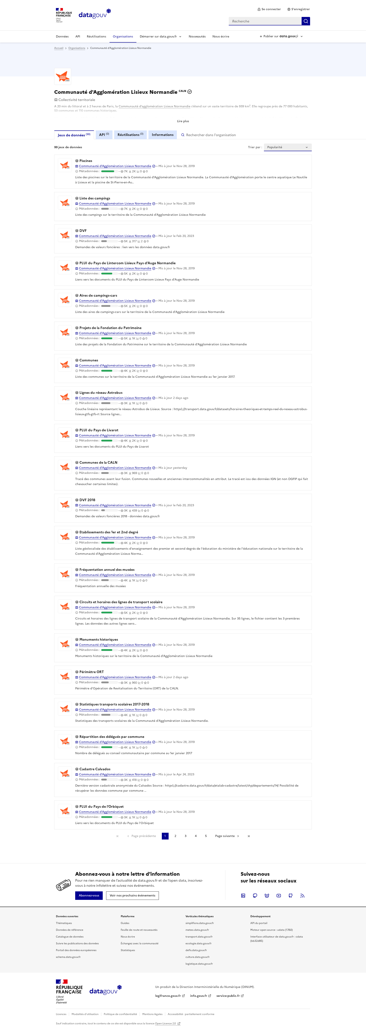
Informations (162, 134)
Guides (125, 923)
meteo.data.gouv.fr (197, 930)
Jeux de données (74, 135)
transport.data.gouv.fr (199, 937)
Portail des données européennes (76, 950)
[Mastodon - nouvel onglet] (255, 895)
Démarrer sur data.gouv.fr (158, 36)
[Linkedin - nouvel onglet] (243, 895)
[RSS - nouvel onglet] (302, 895)
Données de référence (69, 930)
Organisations (123, 36)
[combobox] (269, 21)
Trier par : (255, 147)
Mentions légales (152, 1014)
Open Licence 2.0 (165, 1023)
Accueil (58, 48)
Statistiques (128, 950)
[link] (269, 9)
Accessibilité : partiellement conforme (191, 1014)
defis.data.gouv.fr (196, 950)
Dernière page (248, 836)
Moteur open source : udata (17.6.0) (271, 930)
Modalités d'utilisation (85, 1014)
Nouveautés (197, 36)
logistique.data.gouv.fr (199, 964)
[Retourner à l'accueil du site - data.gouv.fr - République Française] (106, 991)
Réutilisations (96, 36)
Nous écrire (220, 36)
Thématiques (64, 923)
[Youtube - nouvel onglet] (278, 895)
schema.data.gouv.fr (68, 957)
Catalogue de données (69, 937)
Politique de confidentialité (120, 1014)
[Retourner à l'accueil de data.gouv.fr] (95, 14)
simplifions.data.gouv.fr (200, 923)
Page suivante (225, 836)
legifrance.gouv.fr (168, 996)
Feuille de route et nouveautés (139, 930)
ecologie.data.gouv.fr (199, 943)
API (77, 36)
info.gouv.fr (198, 996)
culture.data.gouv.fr (198, 957)
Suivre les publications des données (77, 943)
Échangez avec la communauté (139, 943)
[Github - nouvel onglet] (290, 895)
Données (62, 36)
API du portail (258, 923)
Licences (61, 1014)
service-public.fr (228, 996)
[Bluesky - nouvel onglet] (267, 895)
